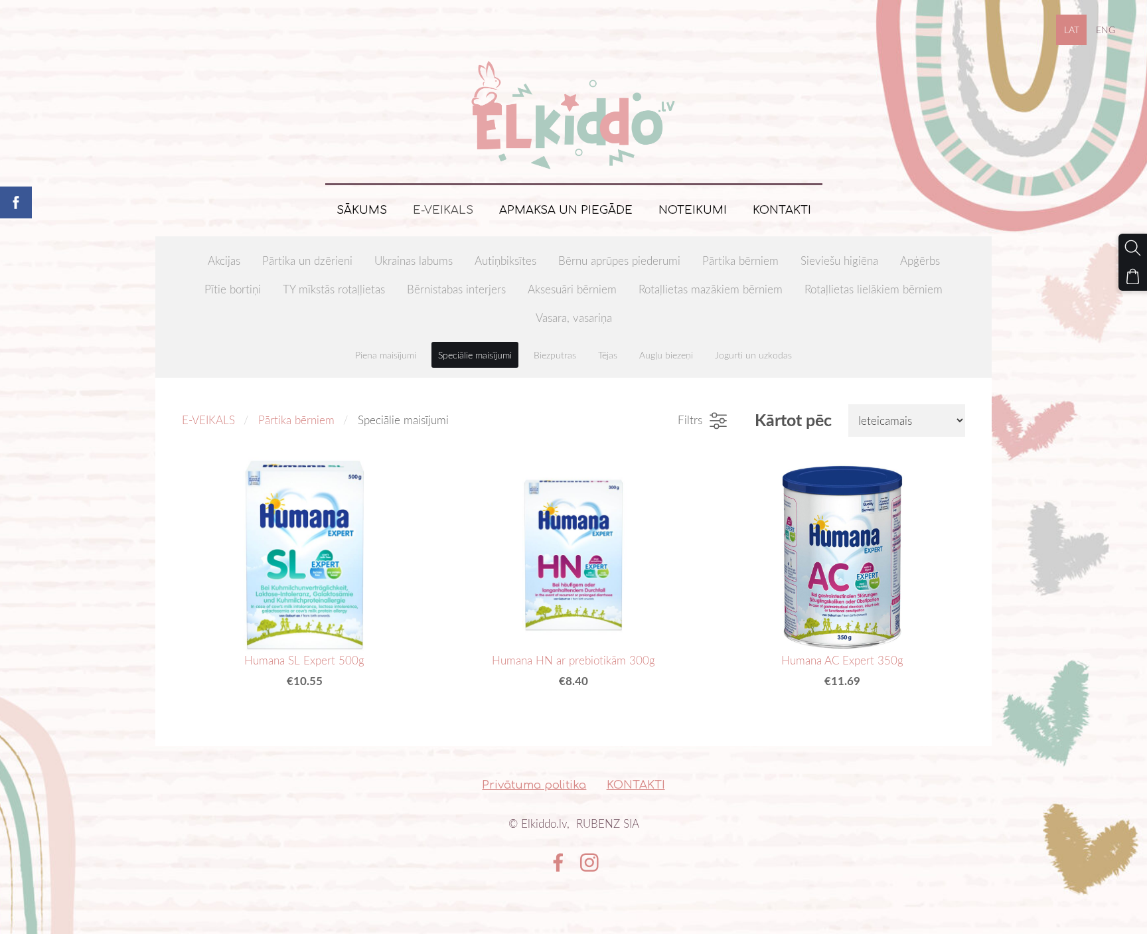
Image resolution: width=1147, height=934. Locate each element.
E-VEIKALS (208, 420)
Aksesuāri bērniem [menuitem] (572, 289)
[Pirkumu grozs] (1132, 276)
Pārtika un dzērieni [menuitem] (307, 260)
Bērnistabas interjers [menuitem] (456, 289)
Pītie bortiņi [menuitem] (232, 289)
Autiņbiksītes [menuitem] (505, 260)
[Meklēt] (1132, 248)
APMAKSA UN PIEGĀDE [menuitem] (566, 210)
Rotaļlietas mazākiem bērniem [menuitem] (711, 289)
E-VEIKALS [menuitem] (443, 210)
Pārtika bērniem (296, 420)
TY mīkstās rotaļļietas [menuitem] (334, 289)
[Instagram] (589, 862)
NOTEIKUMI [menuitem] (692, 210)
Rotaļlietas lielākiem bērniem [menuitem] (873, 289)
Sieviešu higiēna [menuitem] (839, 260)
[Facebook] (558, 862)
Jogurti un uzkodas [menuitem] (753, 355)
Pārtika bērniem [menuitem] (740, 260)
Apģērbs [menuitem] (920, 260)
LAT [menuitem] (1071, 29)
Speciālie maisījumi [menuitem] (475, 355)
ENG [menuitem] (1105, 29)
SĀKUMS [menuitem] (362, 210)
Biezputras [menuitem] (555, 355)
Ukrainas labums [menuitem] (413, 260)
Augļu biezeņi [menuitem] (666, 355)
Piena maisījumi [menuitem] (385, 355)
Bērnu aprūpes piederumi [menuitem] (619, 260)
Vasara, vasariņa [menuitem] (574, 317)
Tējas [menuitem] (607, 355)
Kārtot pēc (793, 419)
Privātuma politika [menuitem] (534, 785)
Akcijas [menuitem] (224, 260)
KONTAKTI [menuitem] (782, 210)
